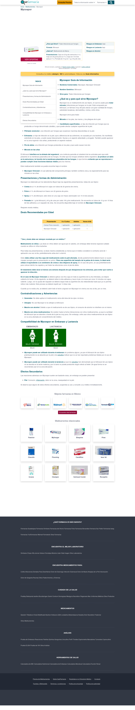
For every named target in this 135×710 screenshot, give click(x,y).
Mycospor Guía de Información (33, 85)
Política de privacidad (76, 684)
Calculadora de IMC (27, 664)
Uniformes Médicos (97, 596)
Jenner (37, 553)
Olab (62, 553)
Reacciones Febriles (41, 639)
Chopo (29, 553)
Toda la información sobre (83, 2)
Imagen (67, 553)
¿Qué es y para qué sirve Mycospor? (34, 91)
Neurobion (76, 596)
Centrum (55, 596)
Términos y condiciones (58, 684)
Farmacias (101, 2)
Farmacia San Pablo (96, 529)
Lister (59, 553)
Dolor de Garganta (27, 578)
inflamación (40, 380)
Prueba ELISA (25, 645)
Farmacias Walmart (36, 535)
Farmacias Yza (25, 535)
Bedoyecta (29, 596)
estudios (61, 355)
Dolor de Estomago (57, 572)
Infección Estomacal (70, 572)
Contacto (97, 679)
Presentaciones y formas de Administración (37, 96)
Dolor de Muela (82, 572)
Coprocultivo (107, 639)
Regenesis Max (85, 596)
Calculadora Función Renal (91, 664)
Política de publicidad (93, 684)
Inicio (22, 7)
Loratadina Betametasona (69, 615)
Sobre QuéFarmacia (59, 679)
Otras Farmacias (56, 535)
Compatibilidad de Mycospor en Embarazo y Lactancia (37, 114)
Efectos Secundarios (29, 120)
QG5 (59, 615)
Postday (23, 596)
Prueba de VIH (35, 645)
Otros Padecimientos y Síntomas (49, 578)
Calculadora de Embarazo (58, 664)
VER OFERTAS (31, 59)
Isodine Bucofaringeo (41, 596)
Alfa (33, 553)
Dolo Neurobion (89, 615)
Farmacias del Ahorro (57, 529)
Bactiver (48, 615)
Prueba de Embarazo (28, 639)
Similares (24, 553)
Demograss (62, 596)
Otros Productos (109, 596)
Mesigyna (69, 596)
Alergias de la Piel (94, 572)
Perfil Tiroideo (73, 639)
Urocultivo (65, 639)
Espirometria (83, 639)
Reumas (36, 578)
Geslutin (23, 615)
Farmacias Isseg (108, 529)
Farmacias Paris (69, 529)
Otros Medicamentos (27, 621)
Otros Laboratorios (76, 553)
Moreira (54, 553)
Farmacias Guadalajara (28, 529)
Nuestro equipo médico (69, 67)
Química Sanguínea (55, 639)
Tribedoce (29, 615)
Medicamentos (30, 7)
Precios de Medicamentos (41, 679)
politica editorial (86, 67)
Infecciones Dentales (32, 572)
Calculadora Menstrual (74, 664)
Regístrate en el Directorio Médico (80, 679)
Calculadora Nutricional (42, 664)
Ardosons (54, 615)
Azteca (42, 553)
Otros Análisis (45, 645)
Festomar (98, 615)
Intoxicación (104, 572)
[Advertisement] (67, 24)
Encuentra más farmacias (67, 412)
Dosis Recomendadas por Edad (33, 102)
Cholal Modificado (39, 615)
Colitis (23, 572)
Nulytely (81, 615)
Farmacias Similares (43, 529)
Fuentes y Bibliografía (40, 684)
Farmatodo (46, 535)
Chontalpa (48, 553)
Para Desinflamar (45, 572)
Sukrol (50, 596)
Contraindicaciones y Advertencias (34, 107)
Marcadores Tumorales (94, 639)
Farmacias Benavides (82, 529)
